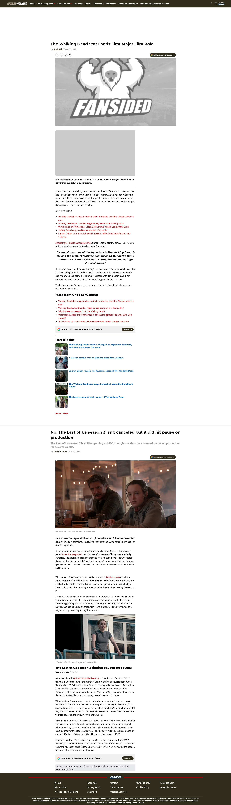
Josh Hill (58, 49)
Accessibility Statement (66, 792)
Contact (114, 783)
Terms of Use (116, 787)
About (88, 4)
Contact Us (98, 4)
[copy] (70, 55)
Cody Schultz (60, 451)
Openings (92, 783)
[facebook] (211, 3)
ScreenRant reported (71, 554)
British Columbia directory (86, 678)
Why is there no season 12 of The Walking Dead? (81, 311)
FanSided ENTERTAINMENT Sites (154, 4)
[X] (216, 3)
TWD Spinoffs (64, 4)
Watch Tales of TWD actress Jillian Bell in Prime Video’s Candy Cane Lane (93, 227)
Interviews (78, 4)
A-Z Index (92, 792)
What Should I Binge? (128, 4)
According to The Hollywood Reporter (73, 243)
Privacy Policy (94, 787)
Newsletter (111, 4)
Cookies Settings (118, 792)
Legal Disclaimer (168, 787)
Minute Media (42, 798)
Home (58, 413)
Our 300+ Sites (143, 783)
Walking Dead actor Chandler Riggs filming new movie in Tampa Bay (91, 223)
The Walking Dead (45, 4)
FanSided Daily (167, 783)
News (31, 4)
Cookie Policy (142, 787)
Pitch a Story (61, 787)
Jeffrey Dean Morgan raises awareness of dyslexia (82, 230)
